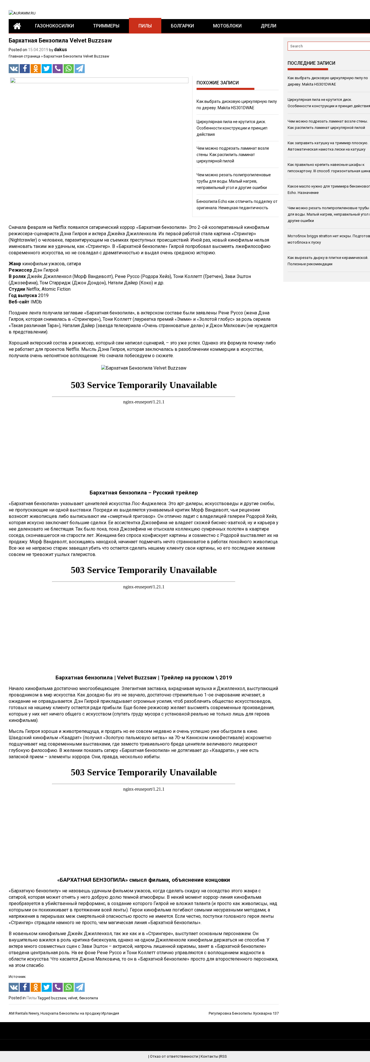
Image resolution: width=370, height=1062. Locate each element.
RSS (223, 1056)
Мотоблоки (227, 26)
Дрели (268, 26)
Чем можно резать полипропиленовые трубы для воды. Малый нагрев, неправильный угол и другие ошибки (234, 181)
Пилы (145, 26)
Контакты (209, 1056)
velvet (72, 998)
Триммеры (106, 26)
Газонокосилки (54, 26)
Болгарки (182, 26)
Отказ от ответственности (174, 1056)
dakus (60, 49)
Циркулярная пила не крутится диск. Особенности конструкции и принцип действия (232, 128)
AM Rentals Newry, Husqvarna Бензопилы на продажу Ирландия (64, 1013)
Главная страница (24, 56)
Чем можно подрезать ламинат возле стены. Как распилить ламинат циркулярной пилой (233, 154)
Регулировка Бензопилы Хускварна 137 (244, 1013)
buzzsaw (58, 998)
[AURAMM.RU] (17, 26)
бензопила (88, 998)
